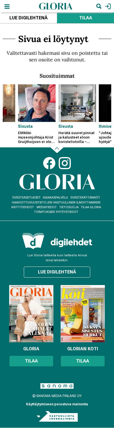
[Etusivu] (55, 6)
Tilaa (85, 17)
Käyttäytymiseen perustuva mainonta (57, 404)
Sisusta (25, 126)
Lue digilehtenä (28, 17)
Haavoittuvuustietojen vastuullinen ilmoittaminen (56, 202)
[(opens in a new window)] (71, 242)
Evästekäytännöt (85, 197)
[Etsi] (99, 6)
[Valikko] (7, 6)
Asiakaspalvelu (55, 197)
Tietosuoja (69, 207)
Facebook (49, 163)
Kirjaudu (107, 6)
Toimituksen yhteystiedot (56, 212)
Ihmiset (106, 126)
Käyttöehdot (22, 207)
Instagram (65, 163)
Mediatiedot (47, 207)
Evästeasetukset (26, 197)
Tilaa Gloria (91, 207)
